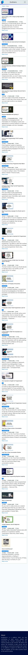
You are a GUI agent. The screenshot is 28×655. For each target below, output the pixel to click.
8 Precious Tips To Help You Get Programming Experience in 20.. (13, 186)
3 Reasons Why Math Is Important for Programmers (14, 236)
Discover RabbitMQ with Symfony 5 (10, 114)
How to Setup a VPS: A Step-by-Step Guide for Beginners (13, 17)
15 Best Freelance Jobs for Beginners (10, 524)
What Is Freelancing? (7, 500)
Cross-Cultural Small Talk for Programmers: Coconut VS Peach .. (14, 403)
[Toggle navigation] (25, 2)
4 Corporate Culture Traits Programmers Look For (13, 307)
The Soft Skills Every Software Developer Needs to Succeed (14, 66)
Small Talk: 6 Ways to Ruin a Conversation (11, 428)
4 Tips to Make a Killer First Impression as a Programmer (12, 332)
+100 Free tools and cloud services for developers (13, 41)
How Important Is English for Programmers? (12, 380)
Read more (5, 30)
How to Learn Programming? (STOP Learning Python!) (12, 139)
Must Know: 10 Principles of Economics (11, 283)
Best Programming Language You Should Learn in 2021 (13, 211)
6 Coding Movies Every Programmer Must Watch (13, 163)
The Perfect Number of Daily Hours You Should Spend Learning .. (13, 261)
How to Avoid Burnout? (7, 548)
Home (3, 6)
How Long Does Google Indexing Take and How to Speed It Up (13, 91)
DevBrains (13, 2)
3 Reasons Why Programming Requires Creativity (13, 476)
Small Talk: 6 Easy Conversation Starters (11, 452)
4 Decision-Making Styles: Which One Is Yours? (13, 356)
